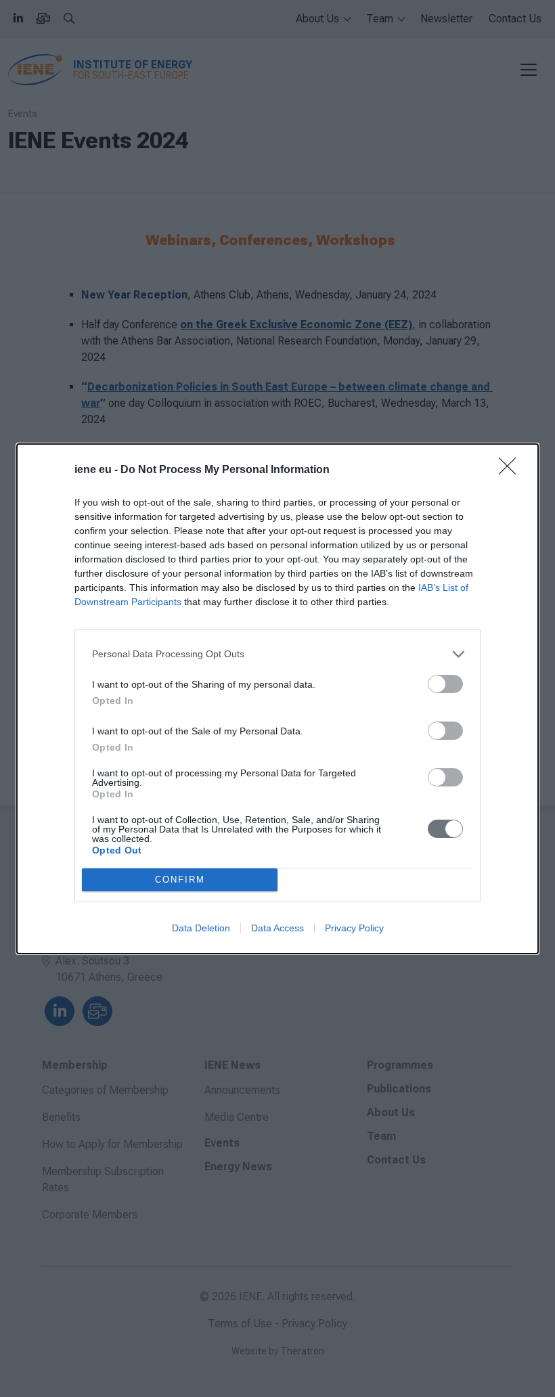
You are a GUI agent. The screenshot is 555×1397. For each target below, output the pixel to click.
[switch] (445, 684)
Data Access (277, 928)
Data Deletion (201, 928)
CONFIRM (180, 879)
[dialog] (277, 699)
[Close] (512, 470)
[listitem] (277, 654)
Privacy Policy (354, 928)
